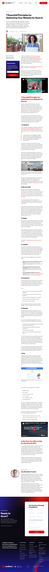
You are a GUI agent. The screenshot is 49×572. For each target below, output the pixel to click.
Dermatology (22, 558)
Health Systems (22, 547)
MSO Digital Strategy (33, 556)
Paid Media (31, 544)
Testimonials (41, 559)
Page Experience (26, 355)
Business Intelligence (33, 555)
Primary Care (22, 553)
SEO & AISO (31, 548)
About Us (41, 542)
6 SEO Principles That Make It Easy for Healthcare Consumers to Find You (32, 195)
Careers (40, 555)
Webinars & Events (42, 550)
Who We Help (23, 542)
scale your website (38, 119)
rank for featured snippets (31, 343)
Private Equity (22, 556)
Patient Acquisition (9, 11)
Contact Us (41, 561)
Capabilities (31, 542)
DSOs (21, 551)
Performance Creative (33, 546)
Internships (41, 557)
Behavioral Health (23, 549)
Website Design (32, 550)
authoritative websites (39, 273)
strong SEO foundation (29, 457)
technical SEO (35, 182)
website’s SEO (23, 116)
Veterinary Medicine (23, 555)
